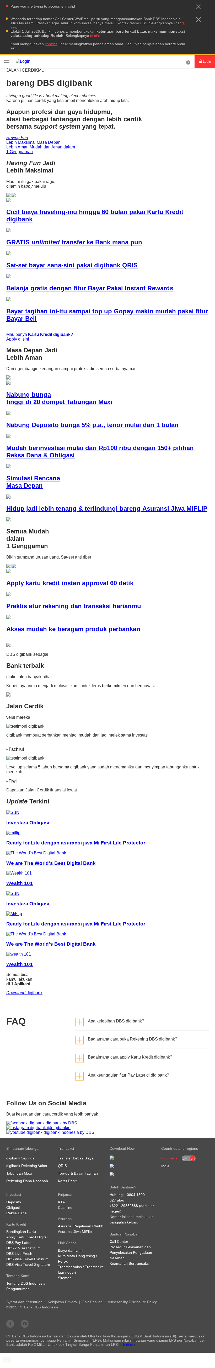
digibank (24, 993)
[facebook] (10, 1323)
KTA (61, 1202)
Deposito (13, 1202)
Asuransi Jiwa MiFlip (75, 1231)
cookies (51, 44)
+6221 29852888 (124, 1206)
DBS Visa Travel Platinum (27, 1259)
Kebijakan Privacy (62, 1302)
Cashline (65, 1207)
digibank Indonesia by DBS (68, 1132)
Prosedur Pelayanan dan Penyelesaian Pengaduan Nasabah (131, 1252)
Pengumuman (18, 1289)
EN (184, 1158)
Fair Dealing (92, 1302)
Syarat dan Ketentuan (24, 1302)
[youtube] (25, 1323)
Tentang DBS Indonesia (25, 1283)
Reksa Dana (16, 1213)
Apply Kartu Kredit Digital (26, 1237)
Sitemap (65, 1278)
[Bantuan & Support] (188, 62)
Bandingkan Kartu (21, 1231)
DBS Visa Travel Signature (28, 1264)
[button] (198, 7)
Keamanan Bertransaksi (129, 1263)
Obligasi (13, 1207)
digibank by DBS (61, 1123)
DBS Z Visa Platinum (23, 1248)
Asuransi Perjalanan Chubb (80, 1226)
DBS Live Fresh (19, 1253)
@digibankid (58, 1127)
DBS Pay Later (18, 1242)
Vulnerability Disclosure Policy (132, 1302)
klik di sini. (128, 1344)
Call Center (119, 1241)
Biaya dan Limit (70, 1250)
